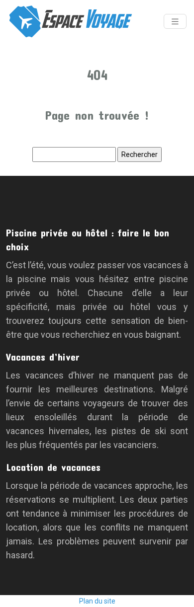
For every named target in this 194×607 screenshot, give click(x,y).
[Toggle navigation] (175, 21)
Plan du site (97, 601)
